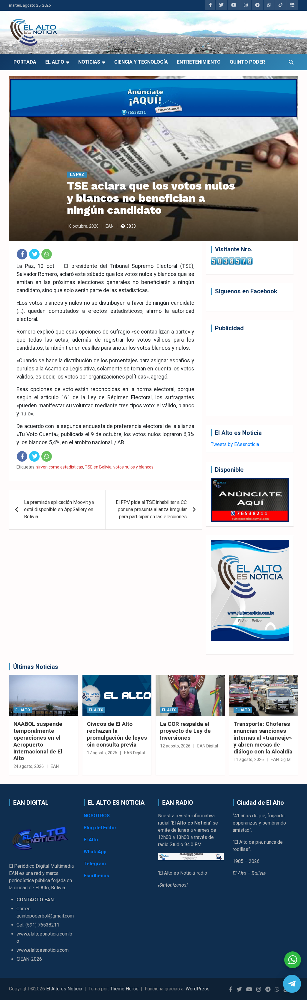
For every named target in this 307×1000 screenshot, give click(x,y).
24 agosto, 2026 (28, 766)
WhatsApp (95, 852)
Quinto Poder (247, 62)
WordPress (198, 989)
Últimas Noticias (35, 666)
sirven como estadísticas (59, 467)
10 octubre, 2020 (83, 226)
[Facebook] (22, 254)
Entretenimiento (199, 62)
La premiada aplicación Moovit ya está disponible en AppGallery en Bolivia (59, 509)
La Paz (77, 174)
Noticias (89, 62)
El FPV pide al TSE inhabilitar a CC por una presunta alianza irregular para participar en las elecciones (151, 509)
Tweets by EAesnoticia (235, 444)
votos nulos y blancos (133, 467)
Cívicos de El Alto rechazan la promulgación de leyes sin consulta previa (117, 734)
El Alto (54, 62)
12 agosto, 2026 (175, 746)
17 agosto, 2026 (102, 752)
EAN (110, 226)
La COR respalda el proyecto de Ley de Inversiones (185, 730)
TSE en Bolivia (98, 467)
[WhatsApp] (46, 254)
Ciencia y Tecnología (141, 62)
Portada (24, 62)
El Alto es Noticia (64, 989)
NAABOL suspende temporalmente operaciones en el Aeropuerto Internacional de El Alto (37, 741)
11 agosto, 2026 (249, 759)
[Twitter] (34, 254)
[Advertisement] (250, 373)
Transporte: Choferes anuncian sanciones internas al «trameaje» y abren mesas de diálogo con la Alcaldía (263, 737)
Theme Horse (124, 989)
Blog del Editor (100, 828)
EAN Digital (134, 752)
